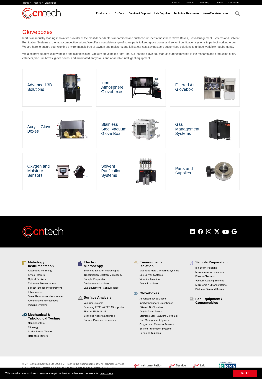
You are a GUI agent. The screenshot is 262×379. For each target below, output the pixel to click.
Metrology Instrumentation (41, 264)
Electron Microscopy (93, 264)
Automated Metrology (40, 270)
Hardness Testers (38, 335)
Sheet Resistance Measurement (46, 296)
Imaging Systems (37, 304)
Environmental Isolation (97, 283)
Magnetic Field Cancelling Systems (159, 270)
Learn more (106, 373)
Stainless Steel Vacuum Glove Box (131, 129)
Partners (190, 2)
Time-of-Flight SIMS (95, 311)
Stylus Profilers (36, 274)
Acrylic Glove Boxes (57, 129)
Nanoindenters (36, 322)
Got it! (245, 373)
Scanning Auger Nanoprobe (99, 315)
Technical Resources (186, 13)
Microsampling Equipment (210, 272)
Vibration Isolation (150, 279)
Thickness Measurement (42, 283)
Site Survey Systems (151, 274)
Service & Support (140, 13)
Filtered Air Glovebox (205, 87)
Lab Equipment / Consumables (101, 287)
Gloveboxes (149, 293)
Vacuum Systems (93, 302)
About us (175, 2)
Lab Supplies (162, 13)
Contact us (233, 2)
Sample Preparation (95, 279)
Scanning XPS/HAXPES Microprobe (104, 307)
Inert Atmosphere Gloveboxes (131, 87)
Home (26, 3)
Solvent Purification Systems (131, 171)
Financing (204, 2)
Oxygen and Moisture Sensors (57, 171)
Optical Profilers (37, 279)
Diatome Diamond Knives (209, 289)
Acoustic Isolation (149, 283)
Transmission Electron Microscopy (103, 274)
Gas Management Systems (205, 129)
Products (37, 3)
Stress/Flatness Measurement (45, 287)
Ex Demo (120, 13)
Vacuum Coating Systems (209, 280)
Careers (219, 2)
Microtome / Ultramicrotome (211, 284)
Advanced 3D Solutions (57, 87)
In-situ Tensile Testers (40, 331)
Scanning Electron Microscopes (101, 270)
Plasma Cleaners (205, 276)
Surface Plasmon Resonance (100, 320)
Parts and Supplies (205, 171)
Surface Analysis (97, 297)
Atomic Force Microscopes (43, 300)
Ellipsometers (35, 292)
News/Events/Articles (215, 13)
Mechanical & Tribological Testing (44, 316)
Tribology (33, 327)
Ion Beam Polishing (206, 267)
